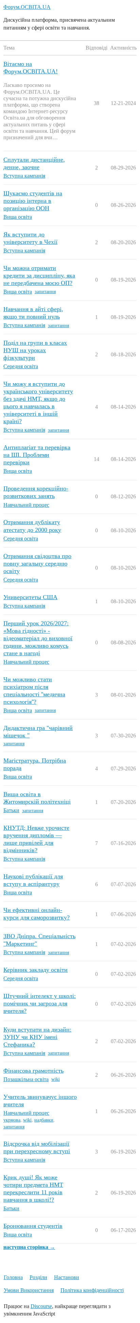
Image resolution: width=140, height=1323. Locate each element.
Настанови (66, 1277)
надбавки (43, 1120)
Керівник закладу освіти (35, 969)
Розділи (38, 1277)
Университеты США (30, 597)
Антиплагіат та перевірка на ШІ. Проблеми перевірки (36, 455)
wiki (55, 1079)
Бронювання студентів (33, 1225)
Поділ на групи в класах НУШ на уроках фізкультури (35, 350)
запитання (45, 291)
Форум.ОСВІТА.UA (27, 7)
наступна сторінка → (29, 1247)
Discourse (41, 1306)
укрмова (11, 1120)
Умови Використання (29, 1290)
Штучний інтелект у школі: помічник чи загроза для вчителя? (39, 1003)
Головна (13, 1277)
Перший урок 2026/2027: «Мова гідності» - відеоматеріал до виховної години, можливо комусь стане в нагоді (37, 638)
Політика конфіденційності (92, 1290)
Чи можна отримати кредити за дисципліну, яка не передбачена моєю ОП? (39, 275)
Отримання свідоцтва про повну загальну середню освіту (37, 563)
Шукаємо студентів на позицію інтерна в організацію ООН (32, 201)
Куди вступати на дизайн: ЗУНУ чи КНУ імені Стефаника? (37, 1037)
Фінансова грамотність (33, 1070)
